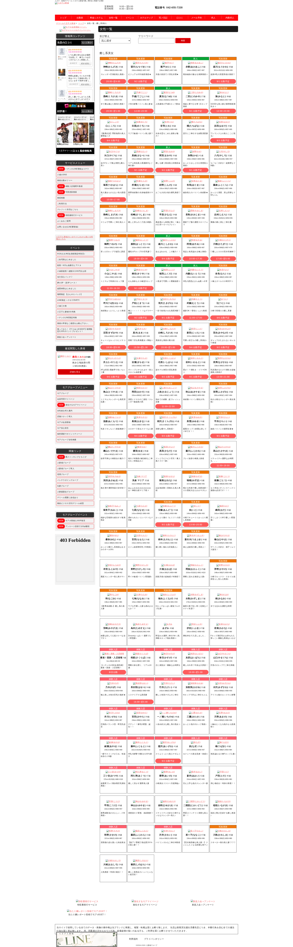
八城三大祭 (62, 306)
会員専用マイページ (65, 399)
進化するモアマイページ (72, 405)
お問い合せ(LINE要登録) (67, 227)
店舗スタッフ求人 (64, 416)
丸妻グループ (63, 486)
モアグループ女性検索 (66, 440)
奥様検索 (61, 198)
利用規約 (133, 939)
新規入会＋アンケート (66, 337)
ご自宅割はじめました (66, 259)
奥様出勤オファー (64, 180)
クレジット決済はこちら (67, 209)
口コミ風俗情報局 (82, 150)
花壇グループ (63, 474)
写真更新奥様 (68, 192)
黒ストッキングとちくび (72, 457)
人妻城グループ (64, 463)
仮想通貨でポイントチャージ (69, 434)
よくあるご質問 (64, 221)
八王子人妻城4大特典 (66, 312)
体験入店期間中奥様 (71, 186)
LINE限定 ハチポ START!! (68, 300)
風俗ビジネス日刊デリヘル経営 (70, 503)
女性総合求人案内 (64, 411)
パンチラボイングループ (67, 480)
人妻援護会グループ (65, 492)
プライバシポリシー (154, 939)
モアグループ (63, 393)
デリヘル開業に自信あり (67, 497)
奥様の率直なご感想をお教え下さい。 (73, 323)
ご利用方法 (62, 204)
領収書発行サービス (71, 215)
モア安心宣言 (63, 428)
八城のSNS (62, 175)
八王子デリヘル (65, 151)
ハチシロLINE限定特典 (67, 317)
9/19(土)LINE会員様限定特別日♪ (71, 254)
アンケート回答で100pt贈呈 (74, 526)
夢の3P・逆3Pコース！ (67, 283)
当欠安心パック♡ (64, 277)
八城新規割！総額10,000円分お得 (71, 271)
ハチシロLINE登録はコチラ (74, 169)
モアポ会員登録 (64, 422)
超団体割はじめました (66, 288)
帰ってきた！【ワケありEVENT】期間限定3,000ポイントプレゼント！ (74, 330)
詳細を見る (75, 372)
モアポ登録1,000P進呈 (72, 521)
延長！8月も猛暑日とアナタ (69, 265)
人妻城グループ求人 (65, 468)
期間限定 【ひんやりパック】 (70, 294)
